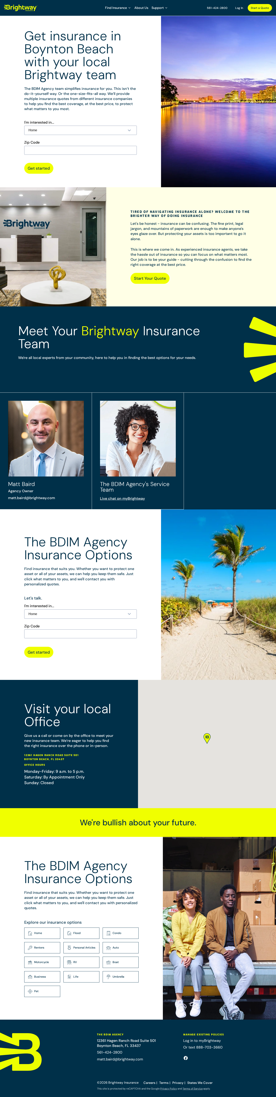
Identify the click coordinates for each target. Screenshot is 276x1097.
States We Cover (200, 1083)
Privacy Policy (168, 1088)
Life (75, 976)
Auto (116, 947)
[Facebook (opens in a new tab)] (185, 1058)
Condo (117, 933)
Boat (116, 962)
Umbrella (118, 976)
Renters (39, 947)
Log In (239, 8)
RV (75, 962)
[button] (118, 7)
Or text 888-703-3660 (202, 1047)
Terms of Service (193, 1088)
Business (40, 976)
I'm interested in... (39, 122)
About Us (141, 8)
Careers (149, 1083)
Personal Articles (84, 947)
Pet (36, 991)
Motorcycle (41, 962)
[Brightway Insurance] (21, 8)
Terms (164, 1083)
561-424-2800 (217, 8)
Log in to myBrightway (202, 1040)
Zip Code (32, 142)
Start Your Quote (150, 278)
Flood (77, 933)
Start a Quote (260, 8)
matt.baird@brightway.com (31, 497)
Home (38, 933)
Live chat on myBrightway (122, 498)
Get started (39, 168)
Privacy (177, 1083)
